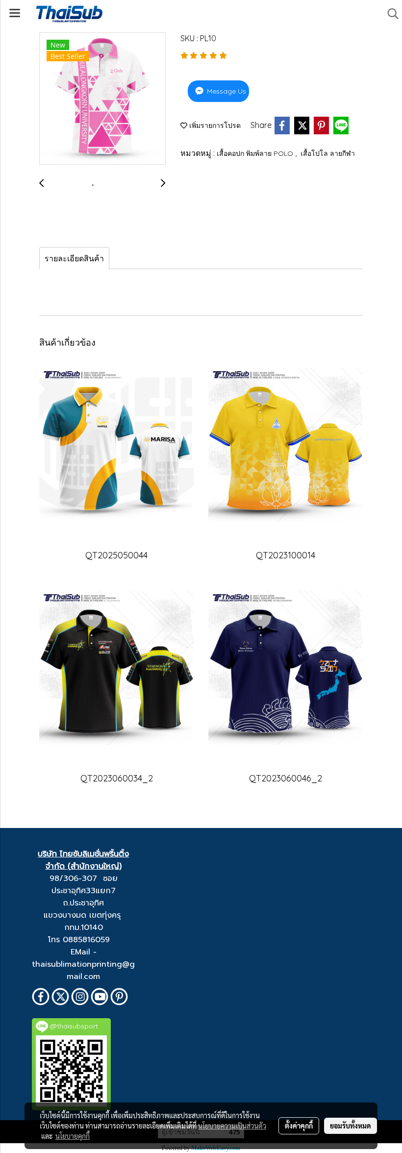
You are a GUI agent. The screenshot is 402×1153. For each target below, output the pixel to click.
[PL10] (102, 99)
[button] (390, 13)
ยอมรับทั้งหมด (350, 1125)
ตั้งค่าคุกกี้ (299, 1125)
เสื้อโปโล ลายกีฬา (328, 153)
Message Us (225, 91)
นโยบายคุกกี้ (72, 1135)
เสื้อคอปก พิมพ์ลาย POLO (256, 153)
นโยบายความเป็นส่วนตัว (232, 1125)
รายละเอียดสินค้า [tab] (74, 258)
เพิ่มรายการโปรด (214, 125)
